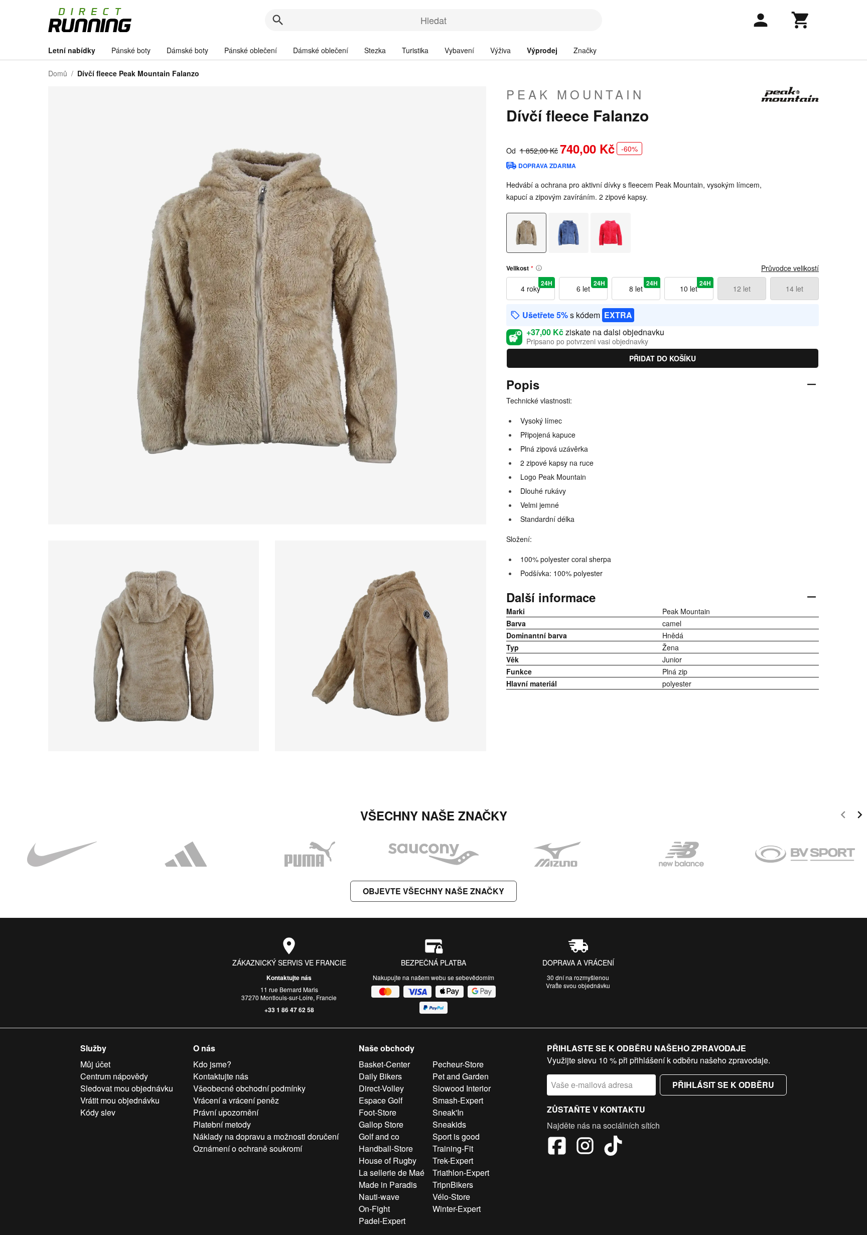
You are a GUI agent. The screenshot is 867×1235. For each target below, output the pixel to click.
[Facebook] (557, 1147)
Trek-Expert (452, 1160)
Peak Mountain (575, 94)
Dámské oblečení (320, 50)
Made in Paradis (388, 1184)
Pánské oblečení (250, 50)
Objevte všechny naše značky (433, 891)
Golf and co (379, 1136)
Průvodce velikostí (790, 268)
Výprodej (542, 50)
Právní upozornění (225, 1112)
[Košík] (801, 20)
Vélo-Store (451, 1196)
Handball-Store (386, 1148)
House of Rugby (387, 1160)
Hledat (433, 20)
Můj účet (95, 1064)
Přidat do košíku (662, 358)
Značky (585, 50)
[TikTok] (613, 1147)
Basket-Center (384, 1064)
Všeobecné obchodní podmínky (249, 1088)
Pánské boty (131, 50)
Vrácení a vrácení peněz (236, 1100)
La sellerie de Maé (391, 1172)
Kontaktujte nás (289, 978)
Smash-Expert (457, 1100)
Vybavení (459, 50)
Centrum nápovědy (114, 1076)
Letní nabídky (71, 50)
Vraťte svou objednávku (578, 985)
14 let (794, 289)
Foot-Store (377, 1112)
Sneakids (449, 1124)
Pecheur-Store (458, 1064)
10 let (695, 286)
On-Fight (374, 1208)
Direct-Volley (381, 1088)
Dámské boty (187, 50)
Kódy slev (97, 1112)
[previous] (843, 816)
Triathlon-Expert (460, 1172)
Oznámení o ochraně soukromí (247, 1148)
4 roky (536, 286)
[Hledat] (278, 20)
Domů (57, 73)
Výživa (500, 50)
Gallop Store (381, 1124)
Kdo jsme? (212, 1064)
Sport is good (456, 1136)
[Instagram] (585, 1147)
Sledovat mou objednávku (126, 1088)
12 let (742, 289)
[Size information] (538, 267)
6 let (590, 286)
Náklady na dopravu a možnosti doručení (266, 1136)
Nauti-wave (379, 1196)
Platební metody (222, 1124)
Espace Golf (380, 1100)
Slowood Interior (461, 1088)
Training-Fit (452, 1148)
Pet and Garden (460, 1076)
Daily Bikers (380, 1076)
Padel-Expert (382, 1220)
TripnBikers (452, 1184)
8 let (643, 286)
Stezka (375, 50)
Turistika (415, 50)
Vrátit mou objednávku (120, 1100)
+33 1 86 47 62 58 (289, 1009)
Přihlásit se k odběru (723, 1084)
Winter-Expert (456, 1208)
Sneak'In (448, 1112)
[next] (859, 816)
